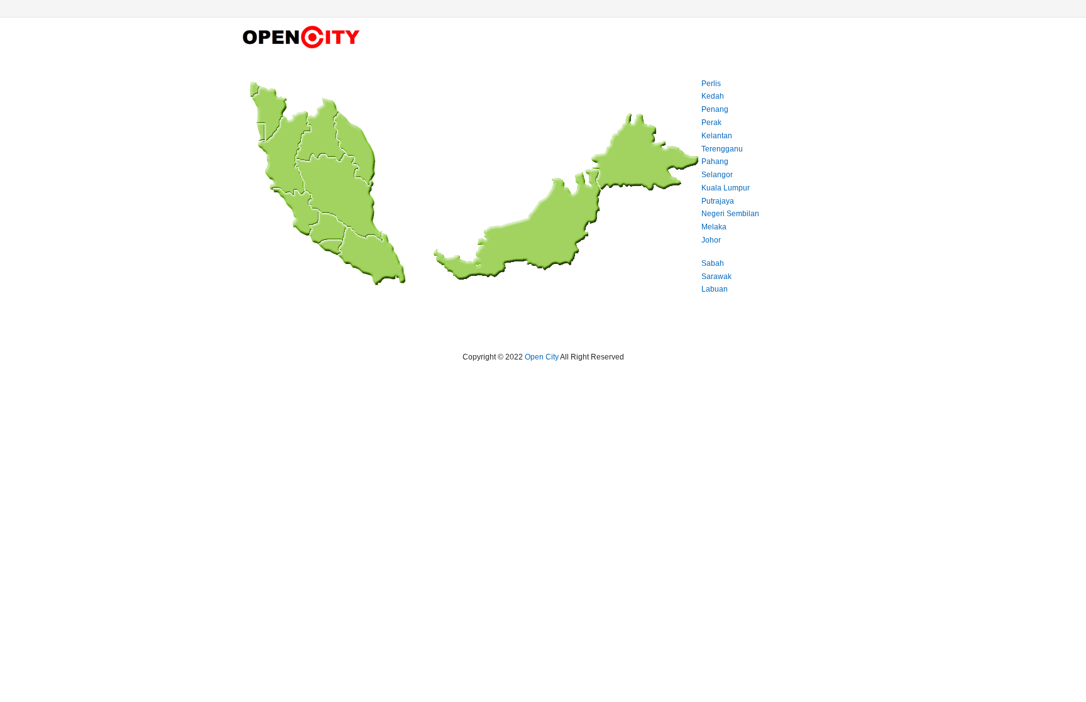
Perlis (711, 83)
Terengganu (722, 149)
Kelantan (716, 135)
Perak (711, 122)
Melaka (714, 226)
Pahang (714, 161)
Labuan (714, 289)
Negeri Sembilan (730, 213)
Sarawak (716, 276)
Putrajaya (717, 201)
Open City (542, 357)
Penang (714, 109)
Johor (711, 240)
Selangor (717, 174)
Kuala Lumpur (725, 188)
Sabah (712, 263)
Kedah (712, 96)
